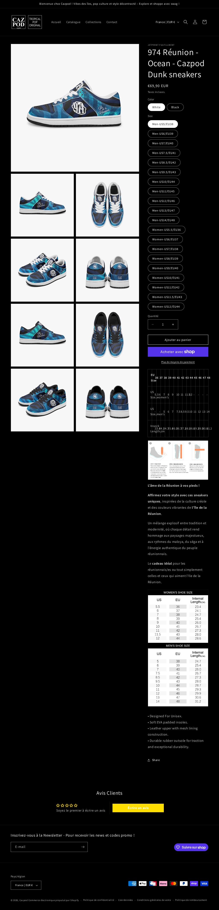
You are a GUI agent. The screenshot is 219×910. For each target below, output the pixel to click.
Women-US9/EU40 (165, 268)
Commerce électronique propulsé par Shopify (53, 900)
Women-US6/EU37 (165, 239)
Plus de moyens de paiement (178, 362)
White (156, 107)
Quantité (153, 316)
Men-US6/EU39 (162, 134)
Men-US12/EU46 (163, 201)
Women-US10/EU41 (166, 278)
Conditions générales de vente (154, 899)
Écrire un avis (138, 808)
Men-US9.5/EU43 (164, 172)
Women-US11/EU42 (166, 287)
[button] (185, 22)
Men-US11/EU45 (163, 191)
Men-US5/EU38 (162, 124)
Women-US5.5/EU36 (166, 230)
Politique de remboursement (191, 899)
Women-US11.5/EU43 (167, 297)
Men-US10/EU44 (163, 182)
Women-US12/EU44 (166, 306)
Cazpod (23, 900)
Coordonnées (125, 899)
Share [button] (156, 760)
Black (175, 107)
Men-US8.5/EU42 (164, 162)
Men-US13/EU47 (163, 210)
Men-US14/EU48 (163, 220)
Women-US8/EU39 (165, 258)
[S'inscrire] (82, 847)
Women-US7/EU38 (165, 249)
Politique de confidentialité (98, 899)
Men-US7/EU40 (162, 143)
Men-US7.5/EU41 (164, 153)
